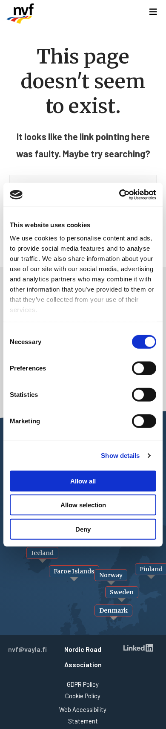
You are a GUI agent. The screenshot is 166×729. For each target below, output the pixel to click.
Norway (111, 575)
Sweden (122, 592)
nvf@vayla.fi (27, 649)
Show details (120, 455)
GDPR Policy (83, 684)
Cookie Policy (82, 696)
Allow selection (83, 505)
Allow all (83, 480)
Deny (83, 528)
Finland (151, 569)
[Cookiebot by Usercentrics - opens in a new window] (119, 194)
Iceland (42, 553)
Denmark (113, 610)
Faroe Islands (74, 571)
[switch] (144, 368)
